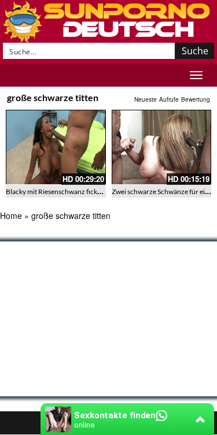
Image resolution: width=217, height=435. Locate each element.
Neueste (145, 99)
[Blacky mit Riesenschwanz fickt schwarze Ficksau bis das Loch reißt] (56, 147)
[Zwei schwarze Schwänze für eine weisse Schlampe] (162, 147)
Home (11, 215)
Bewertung (195, 99)
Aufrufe (169, 99)
